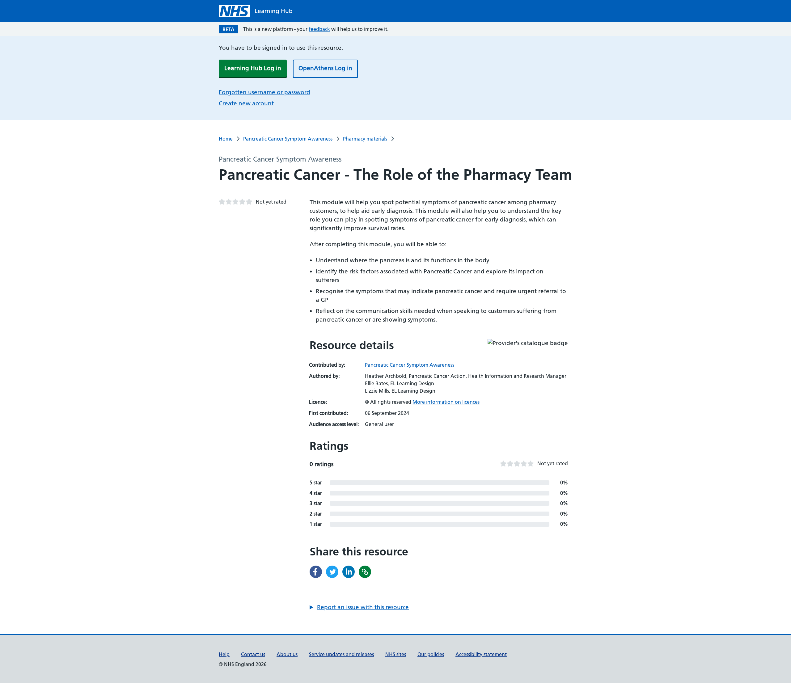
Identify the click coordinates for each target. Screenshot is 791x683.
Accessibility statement (481, 654)
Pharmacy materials (365, 139)
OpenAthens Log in (325, 68)
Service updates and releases (341, 654)
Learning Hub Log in (252, 68)
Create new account (246, 103)
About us (287, 654)
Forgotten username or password (264, 92)
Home (226, 139)
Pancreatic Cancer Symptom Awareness (287, 139)
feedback (319, 29)
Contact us (253, 654)
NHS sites (395, 654)
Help (224, 654)
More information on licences (446, 402)
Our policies (430, 654)
